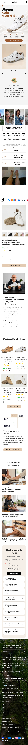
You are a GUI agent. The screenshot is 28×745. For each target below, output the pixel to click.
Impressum (4, 710)
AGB (3, 704)
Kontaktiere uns (14, 573)
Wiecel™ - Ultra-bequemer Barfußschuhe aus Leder (21, 359)
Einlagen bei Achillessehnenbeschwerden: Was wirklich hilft (12, 490)
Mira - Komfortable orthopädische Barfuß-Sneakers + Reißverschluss (13, 242)
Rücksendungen (5, 716)
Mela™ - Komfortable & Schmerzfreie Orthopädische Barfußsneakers (7, 391)
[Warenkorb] (25, 2)
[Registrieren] (24, 651)
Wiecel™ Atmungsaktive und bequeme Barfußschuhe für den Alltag (7, 360)
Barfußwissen (5, 713)
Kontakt (3, 707)
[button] (6, 365)
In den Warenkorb (14, 265)
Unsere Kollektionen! (13, 449)
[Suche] (5, 2)
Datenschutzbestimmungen (8, 724)
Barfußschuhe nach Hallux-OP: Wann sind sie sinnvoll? (13, 515)
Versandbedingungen (7, 721)
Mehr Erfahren (14, 406)
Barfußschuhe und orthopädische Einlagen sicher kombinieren (14, 540)
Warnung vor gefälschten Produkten (10, 727)
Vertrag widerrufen (6, 718)
